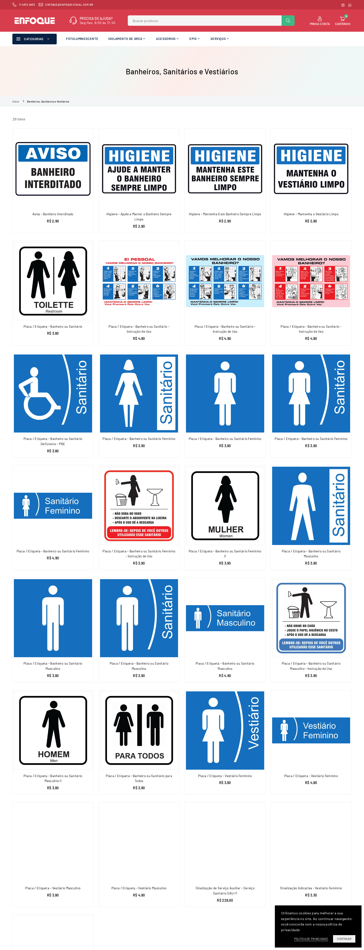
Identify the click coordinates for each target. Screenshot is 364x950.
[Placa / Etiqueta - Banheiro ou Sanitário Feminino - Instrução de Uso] (139, 506)
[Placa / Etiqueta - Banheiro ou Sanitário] (53, 281)
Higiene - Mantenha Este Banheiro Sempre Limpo (225, 214)
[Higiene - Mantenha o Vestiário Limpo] (311, 169)
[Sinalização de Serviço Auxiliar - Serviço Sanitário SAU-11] (225, 843)
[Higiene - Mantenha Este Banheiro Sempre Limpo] (225, 169)
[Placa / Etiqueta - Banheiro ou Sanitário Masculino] (311, 506)
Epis (193, 39)
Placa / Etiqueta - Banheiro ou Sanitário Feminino (139, 439)
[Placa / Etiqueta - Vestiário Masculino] (53, 843)
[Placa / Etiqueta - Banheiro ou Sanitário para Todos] (139, 730)
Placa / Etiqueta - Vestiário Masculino (52, 888)
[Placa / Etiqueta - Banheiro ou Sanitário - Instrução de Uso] (139, 281)
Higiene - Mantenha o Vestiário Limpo (311, 214)
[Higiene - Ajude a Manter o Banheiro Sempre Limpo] (139, 169)
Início (15, 101)
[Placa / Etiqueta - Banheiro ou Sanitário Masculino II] (53, 730)
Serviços (218, 39)
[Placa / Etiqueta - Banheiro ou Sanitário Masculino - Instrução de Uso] (311, 618)
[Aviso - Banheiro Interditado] (53, 169)
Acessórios (166, 39)
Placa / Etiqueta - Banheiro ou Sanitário (53, 326)
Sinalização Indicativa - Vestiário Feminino (311, 888)
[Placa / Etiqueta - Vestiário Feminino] (225, 730)
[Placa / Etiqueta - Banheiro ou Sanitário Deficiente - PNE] (53, 393)
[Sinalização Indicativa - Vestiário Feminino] (311, 843)
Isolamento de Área (125, 39)
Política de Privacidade (311, 938)
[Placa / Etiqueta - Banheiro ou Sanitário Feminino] (139, 393)
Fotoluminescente (82, 39)
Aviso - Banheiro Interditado (53, 214)
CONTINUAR (344, 938)
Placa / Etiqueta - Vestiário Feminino (225, 776)
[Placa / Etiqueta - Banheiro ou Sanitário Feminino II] (225, 506)
